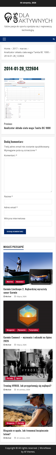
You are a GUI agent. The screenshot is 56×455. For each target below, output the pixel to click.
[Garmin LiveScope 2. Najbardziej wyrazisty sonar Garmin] (28, 268)
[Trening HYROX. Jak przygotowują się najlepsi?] (28, 365)
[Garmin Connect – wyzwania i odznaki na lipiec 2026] (28, 317)
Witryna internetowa (14, 218)
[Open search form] (54, 39)
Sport (18, 378)
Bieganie (10, 330)
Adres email (11, 207)
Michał (8, 296)
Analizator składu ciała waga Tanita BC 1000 (27, 126)
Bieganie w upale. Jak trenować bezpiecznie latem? (25, 432)
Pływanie (22, 330)
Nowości (20, 282)
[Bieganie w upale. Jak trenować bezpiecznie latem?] (28, 410)
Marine (10, 282)
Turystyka (33, 330)
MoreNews (45, 448)
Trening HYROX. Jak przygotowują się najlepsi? (27, 385)
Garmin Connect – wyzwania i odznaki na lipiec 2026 (27, 339)
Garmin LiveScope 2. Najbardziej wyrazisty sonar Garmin (25, 290)
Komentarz (10, 155)
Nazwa (8, 196)
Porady (10, 378)
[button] (4, 39)
